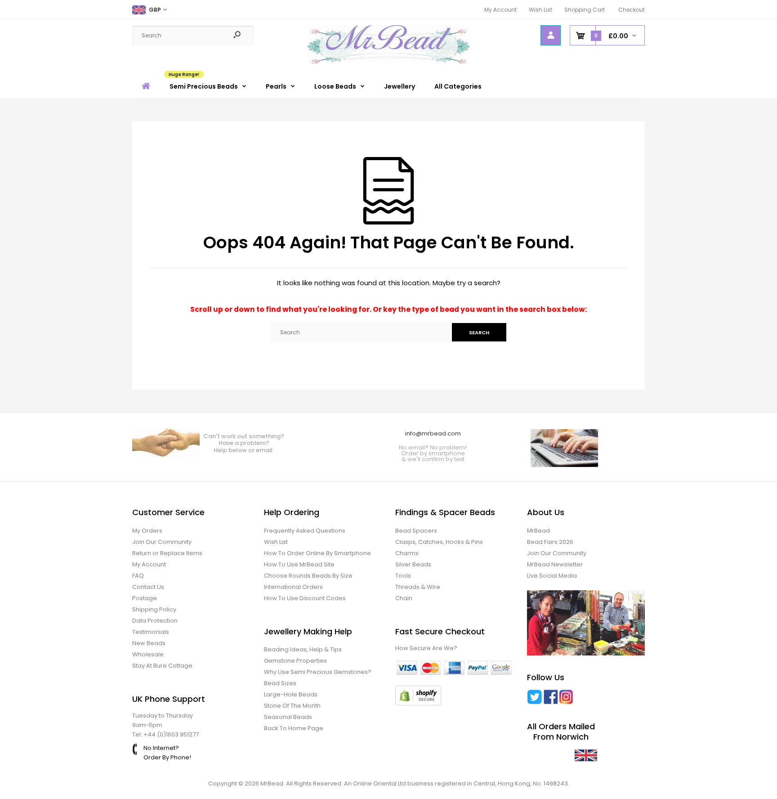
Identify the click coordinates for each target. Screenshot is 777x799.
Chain (403, 598)
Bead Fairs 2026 (550, 542)
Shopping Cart (584, 9)
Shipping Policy (154, 609)
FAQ (138, 575)
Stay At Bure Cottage (162, 665)
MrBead (538, 530)
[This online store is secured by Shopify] (418, 703)
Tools (403, 575)
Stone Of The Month (292, 705)
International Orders (293, 587)
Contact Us (148, 587)
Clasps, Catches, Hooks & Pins (439, 542)
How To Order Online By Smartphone (317, 553)
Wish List (540, 9)
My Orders (147, 530)
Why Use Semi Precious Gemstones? (317, 672)
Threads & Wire (417, 587)
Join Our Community (162, 542)
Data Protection (155, 620)
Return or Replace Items (167, 553)
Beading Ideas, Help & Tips (303, 649)
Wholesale (148, 654)
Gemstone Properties (295, 660)
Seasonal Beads (288, 717)
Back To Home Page (293, 728)
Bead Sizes (280, 683)
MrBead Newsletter (555, 564)
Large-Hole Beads (290, 694)
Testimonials (150, 632)
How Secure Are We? (426, 648)
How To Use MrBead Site (299, 564)
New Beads (148, 643)
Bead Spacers (416, 530)
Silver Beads (413, 564)
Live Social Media (552, 575)
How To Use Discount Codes (305, 598)
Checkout (631, 9)
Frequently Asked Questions (304, 530)
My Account (500, 9)
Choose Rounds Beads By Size (308, 575)
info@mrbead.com (433, 433)
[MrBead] (388, 62)
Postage (144, 598)
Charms (407, 553)
